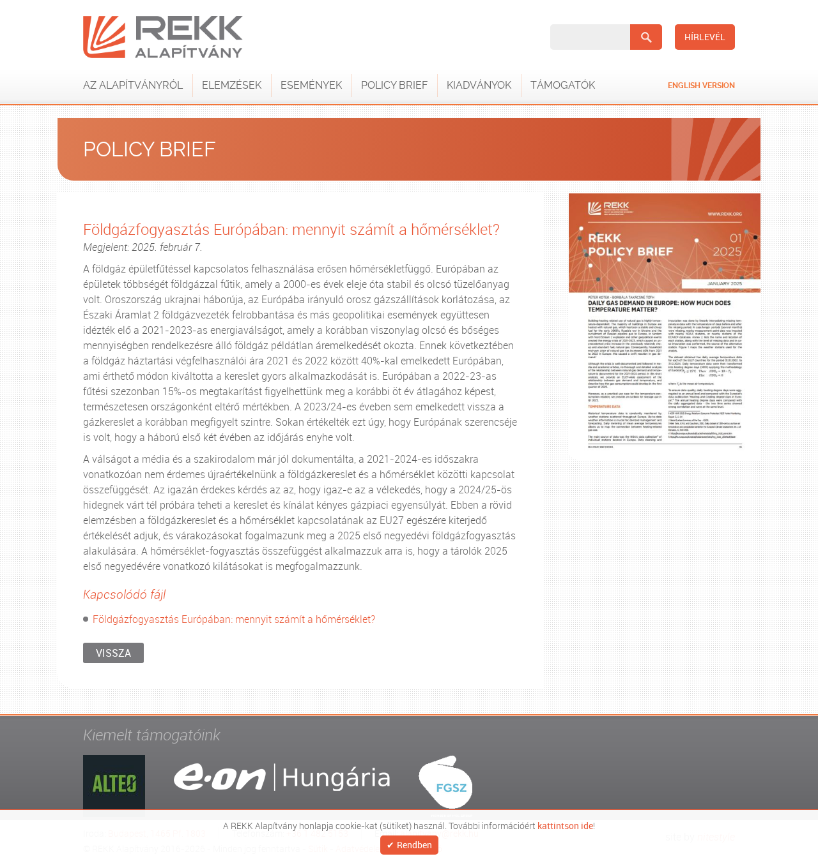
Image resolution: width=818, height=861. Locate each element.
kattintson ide (565, 824)
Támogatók (562, 85)
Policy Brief (394, 85)
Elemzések (231, 85)
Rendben (414, 845)
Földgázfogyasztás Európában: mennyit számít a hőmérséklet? (234, 619)
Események (311, 85)
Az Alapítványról (133, 85)
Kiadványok (479, 85)
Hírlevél (704, 37)
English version (701, 85)
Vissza (113, 653)
